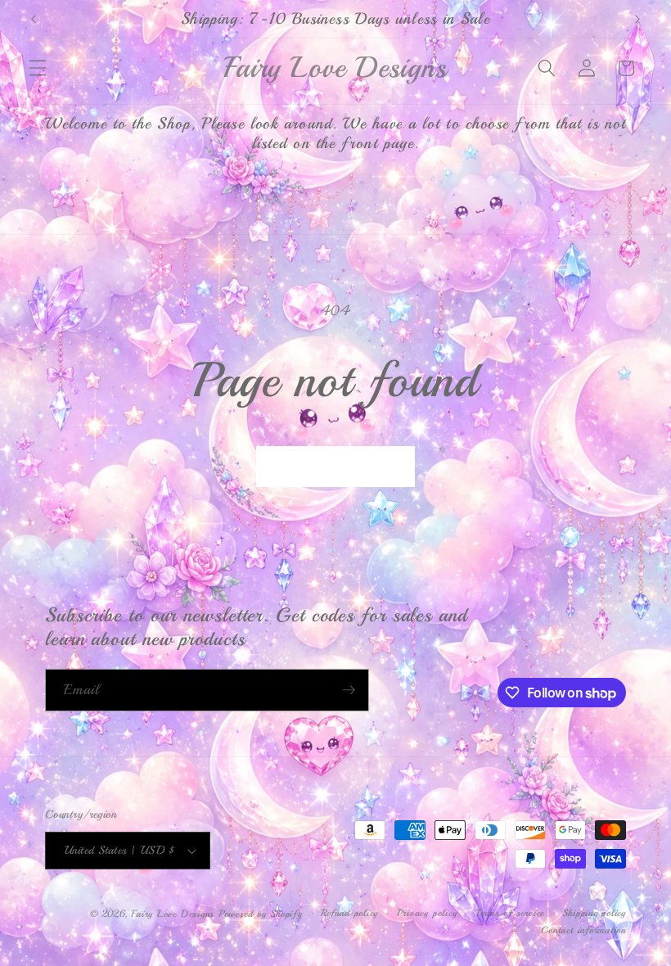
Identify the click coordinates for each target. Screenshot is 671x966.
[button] (37, 68)
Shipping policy (594, 913)
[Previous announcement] (34, 19)
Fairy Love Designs (172, 914)
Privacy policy (427, 913)
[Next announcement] (637, 19)
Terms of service (509, 913)
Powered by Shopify (260, 914)
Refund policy (349, 913)
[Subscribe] (348, 690)
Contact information (583, 930)
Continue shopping (336, 466)
